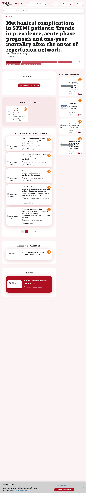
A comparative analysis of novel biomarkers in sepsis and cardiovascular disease (34, 173)
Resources (10, 11)
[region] (43, 487)
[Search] (44, 4)
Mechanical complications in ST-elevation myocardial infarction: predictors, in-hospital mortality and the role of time (75, 109)
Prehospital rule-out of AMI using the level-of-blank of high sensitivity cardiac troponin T (36, 157)
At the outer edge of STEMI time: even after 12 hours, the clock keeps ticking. (75, 145)
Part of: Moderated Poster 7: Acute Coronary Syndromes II (39, 62)
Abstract (25, 148)
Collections (18, 11)
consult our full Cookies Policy (19, 490)
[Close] (83, 487)
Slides (31, 148)
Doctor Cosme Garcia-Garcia (16, 111)
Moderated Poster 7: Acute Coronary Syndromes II (33, 253)
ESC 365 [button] (17, 4)
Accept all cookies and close (64, 489)
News (56, 4)
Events (25, 11)
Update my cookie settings (64, 485)
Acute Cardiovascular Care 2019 (35, 282)
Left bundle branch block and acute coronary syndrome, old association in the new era (36, 141)
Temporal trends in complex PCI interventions (74, 125)
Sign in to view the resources (29, 85)
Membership (67, 4)
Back (10, 17)
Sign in (79, 4)
